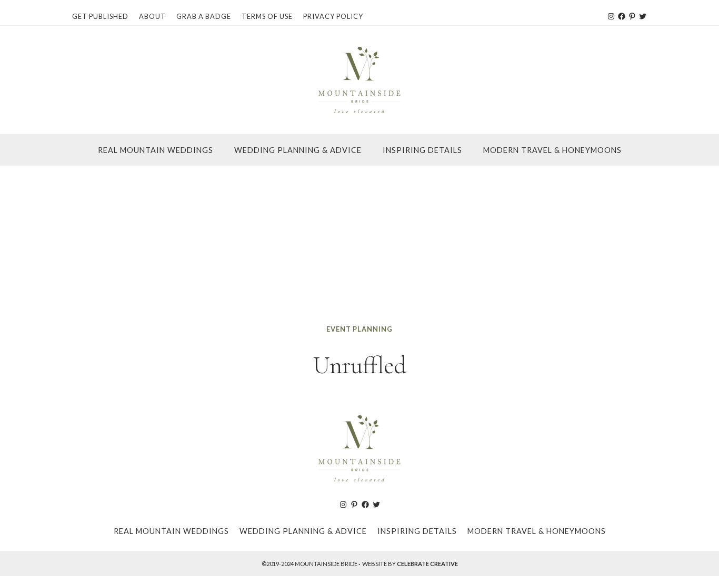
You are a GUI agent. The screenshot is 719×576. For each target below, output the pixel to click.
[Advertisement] (359, 244)
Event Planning (359, 329)
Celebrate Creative (427, 563)
